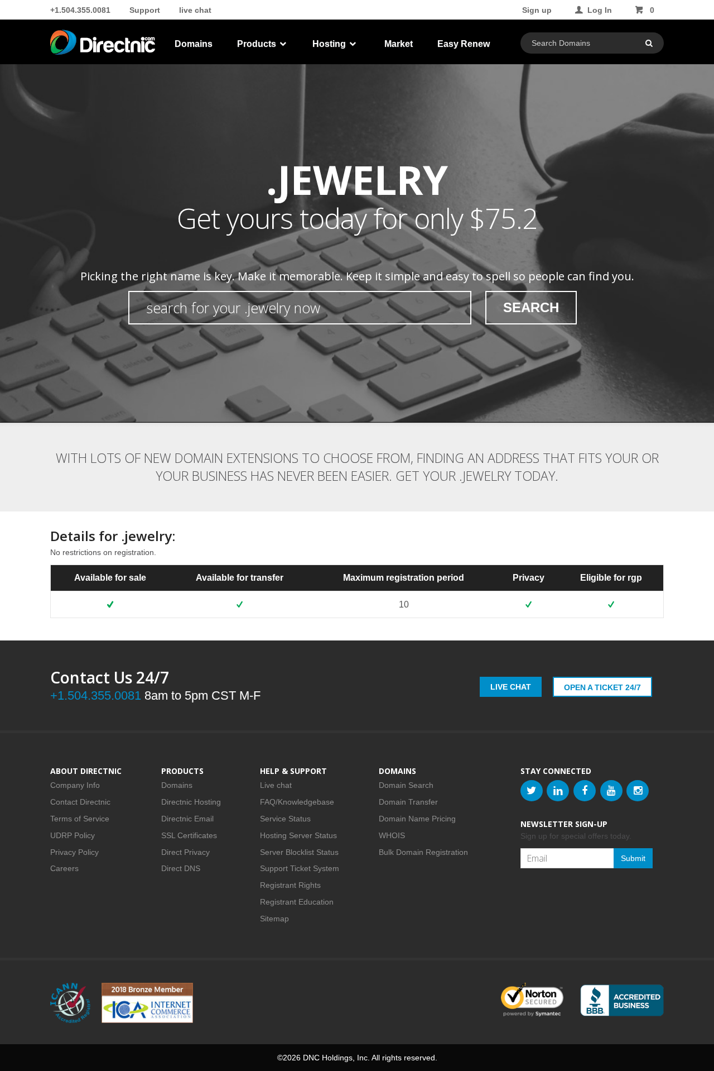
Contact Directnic (80, 801)
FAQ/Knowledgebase (297, 801)
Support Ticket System (299, 868)
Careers (64, 868)
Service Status (285, 818)
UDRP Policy (72, 835)
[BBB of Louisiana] (622, 1000)
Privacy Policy (74, 852)
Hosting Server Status (298, 835)
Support (144, 10)
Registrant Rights (290, 885)
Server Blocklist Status (299, 852)
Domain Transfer (408, 801)
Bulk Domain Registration (423, 852)
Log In (599, 10)
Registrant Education (297, 901)
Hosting (330, 44)
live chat (195, 10)
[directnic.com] (103, 44)
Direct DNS (180, 868)
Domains (194, 44)
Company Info (75, 785)
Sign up (537, 10)
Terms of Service (79, 818)
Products (257, 44)
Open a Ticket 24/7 (602, 687)
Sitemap (274, 918)
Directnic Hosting (191, 801)
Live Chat (510, 686)
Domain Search (406, 785)
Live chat (276, 785)
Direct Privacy (185, 852)
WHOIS (392, 835)
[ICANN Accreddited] (70, 1003)
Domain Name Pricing (417, 818)
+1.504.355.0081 (80, 10)
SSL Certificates (189, 835)
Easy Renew (463, 44)
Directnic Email (187, 818)
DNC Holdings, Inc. (336, 1057)
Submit (633, 858)
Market (398, 44)
